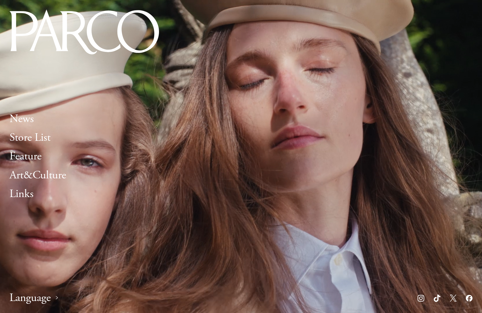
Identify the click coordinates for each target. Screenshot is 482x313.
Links (21, 194)
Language (30, 298)
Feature (25, 156)
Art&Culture (37, 175)
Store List (29, 137)
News (21, 119)
